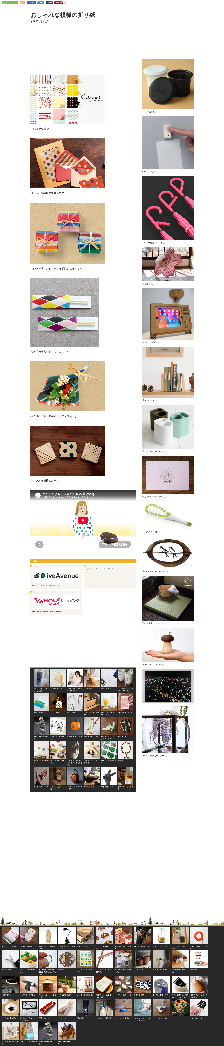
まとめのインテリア (10, 3)
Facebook (31, 3)
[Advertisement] (83, 49)
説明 (22, 3)
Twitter (40, 3)
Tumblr (49, 3)
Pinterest (58, 3)
